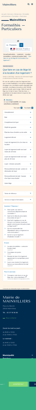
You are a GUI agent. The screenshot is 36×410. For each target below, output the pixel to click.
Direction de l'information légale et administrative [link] (16, 288)
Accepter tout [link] (18, 384)
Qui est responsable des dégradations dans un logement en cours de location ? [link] (18, 230)
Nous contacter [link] (11, 318)
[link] (9, 5)
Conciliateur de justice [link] (14, 252)
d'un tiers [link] (27, 85)
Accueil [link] (3, 14)
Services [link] (10, 14)
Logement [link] (20, 54)
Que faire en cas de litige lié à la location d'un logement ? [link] (17, 58)
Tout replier (17, 108)
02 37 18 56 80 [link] (12, 312)
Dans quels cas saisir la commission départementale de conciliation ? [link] (17, 211)
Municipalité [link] (8, 355)
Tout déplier (27, 108)
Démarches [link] (17, 14)
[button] (18, 112)
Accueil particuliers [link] (9, 54)
